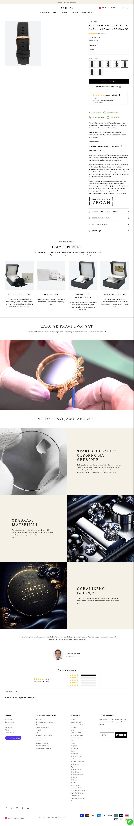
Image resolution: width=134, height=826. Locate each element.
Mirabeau (74, 777)
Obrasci (38, 730)
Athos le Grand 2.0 (77, 735)
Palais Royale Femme (78, 790)
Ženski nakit (9, 727)
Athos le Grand (76, 733)
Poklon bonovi (9, 733)
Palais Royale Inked (77, 793)
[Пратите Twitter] (11, 808)
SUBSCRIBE (121, 735)
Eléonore (74, 751)
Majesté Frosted (76, 769)
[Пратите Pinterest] (22, 808)
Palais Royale (75, 785)
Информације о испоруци (44, 722)
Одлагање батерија (42, 746)
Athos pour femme (77, 738)
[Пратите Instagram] (17, 808)
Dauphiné (74, 746)
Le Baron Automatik (77, 762)
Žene (55, 12)
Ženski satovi (9, 722)
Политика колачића (42, 743)
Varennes (74, 801)
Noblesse (74, 780)
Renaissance (75, 796)
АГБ (37, 733)
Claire (72, 741)
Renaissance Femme (77, 798)
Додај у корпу (109, 81)
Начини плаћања (42, 725)
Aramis (73, 719)
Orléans (73, 783)
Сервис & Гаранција (42, 727)
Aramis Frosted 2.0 (77, 725)
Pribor (7, 730)
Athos (73, 730)
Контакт (38, 738)
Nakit (64, 12)
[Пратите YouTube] (28, 808)
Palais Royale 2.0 (76, 788)
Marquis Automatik (77, 775)
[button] (106, 8)
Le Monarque (75, 764)
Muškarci (44, 12)
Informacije (88, 12)
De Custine (74, 748)
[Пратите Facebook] (6, 808)
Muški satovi (9, 719)
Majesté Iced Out (76, 772)
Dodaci (75, 12)
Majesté (73, 767)
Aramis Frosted (76, 722)
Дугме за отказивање (43, 748)
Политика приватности (44, 735)
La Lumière (74, 754)
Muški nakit (8, 725)
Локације (39, 719)
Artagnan (74, 727)
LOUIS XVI (93, 22)
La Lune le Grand (76, 756)
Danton (73, 743)
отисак (38, 741)
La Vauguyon (75, 759)
